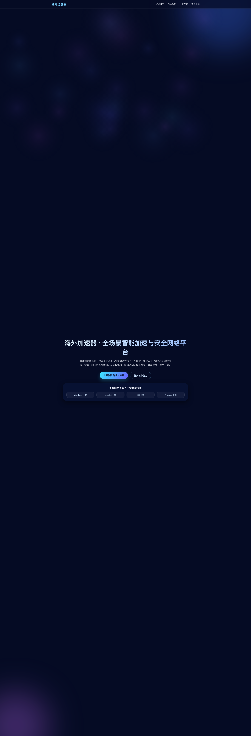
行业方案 (184, 4)
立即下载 (195, 4)
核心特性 (172, 4)
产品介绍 (160, 4)
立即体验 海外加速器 (114, 375)
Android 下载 (170, 395)
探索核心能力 (140, 375)
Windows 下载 (80, 395)
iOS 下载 (140, 395)
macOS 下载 (110, 395)
